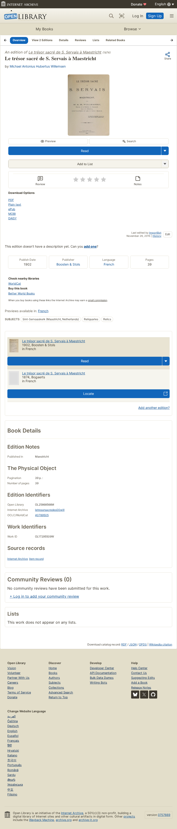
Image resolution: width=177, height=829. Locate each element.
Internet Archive (17, 558)
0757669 (164, 815)
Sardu (11, 775)
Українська (15, 784)
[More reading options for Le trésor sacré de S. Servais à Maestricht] (164, 164)
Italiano (12, 755)
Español (12, 736)
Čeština (12, 721)
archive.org (64, 820)
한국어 (11, 760)
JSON (133, 644)
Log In (137, 16)
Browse (130, 29)
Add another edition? (154, 408)
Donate (139, 4)
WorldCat (14, 283)
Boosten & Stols (68, 264)
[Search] (111, 15)
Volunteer (14, 673)
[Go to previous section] (5, 40)
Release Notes (141, 687)
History (157, 236)
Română (12, 770)
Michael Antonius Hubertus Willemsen (38, 66)
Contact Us (139, 673)
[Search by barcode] (121, 15)
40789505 (42, 515)
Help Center (139, 668)
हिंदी (9, 745)
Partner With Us (18, 677)
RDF (124, 644)
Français (13, 740)
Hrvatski (13, 750)
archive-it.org (88, 820)
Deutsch (13, 726)
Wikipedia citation (160, 644)
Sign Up (155, 16)
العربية (11, 716)
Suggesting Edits (143, 677)
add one (90, 246)
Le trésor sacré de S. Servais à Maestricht (65, 52)
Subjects (55, 682)
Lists (96, 40)
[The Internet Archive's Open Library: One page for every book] (24, 15)
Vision (11, 668)
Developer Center (102, 668)
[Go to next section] (172, 40)
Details (63, 40)
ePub (11, 209)
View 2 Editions (42, 40)
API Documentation (103, 673)
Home (53, 668)
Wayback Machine (41, 820)
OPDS (143, 644)
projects (129, 816)
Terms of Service (19, 692)
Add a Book (139, 682)
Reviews (80, 40)
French (109, 264)
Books (53, 673)
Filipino (12, 794)
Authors (54, 677)
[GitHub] (153, 694)
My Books (44, 29)
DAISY (12, 218)
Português (14, 765)
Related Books (115, 40)
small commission (97, 300)
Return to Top (58, 697)
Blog (10, 687)
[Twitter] (144, 694)
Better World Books (21, 293)
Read (85, 151)
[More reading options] (165, 151)
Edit (167, 234)
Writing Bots (98, 682)
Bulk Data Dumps (102, 677)
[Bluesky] (135, 694)
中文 (10, 789)
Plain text (14, 204)
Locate (88, 394)
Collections (56, 687)
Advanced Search (61, 692)
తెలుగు (11, 779)
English (12, 731)
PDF (11, 200)
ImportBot (155, 232)
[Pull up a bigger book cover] (88, 134)
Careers (12, 682)
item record (36, 558)
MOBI (12, 213)
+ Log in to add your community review (44, 596)
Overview (19, 40)
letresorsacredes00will (50, 510)
